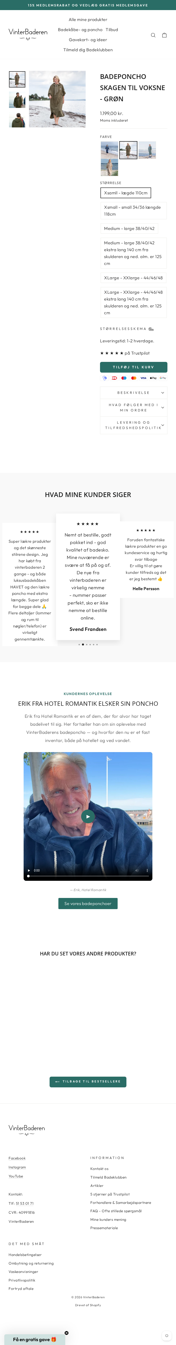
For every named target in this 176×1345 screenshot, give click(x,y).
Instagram (17, 1167)
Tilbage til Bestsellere (91, 1081)
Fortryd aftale (21, 1288)
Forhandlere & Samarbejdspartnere (120, 1202)
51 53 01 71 (25, 1203)
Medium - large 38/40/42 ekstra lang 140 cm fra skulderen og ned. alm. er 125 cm (133, 253)
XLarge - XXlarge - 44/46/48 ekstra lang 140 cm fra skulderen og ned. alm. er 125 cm (133, 302)
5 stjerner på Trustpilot (110, 1194)
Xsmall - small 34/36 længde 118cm (132, 210)
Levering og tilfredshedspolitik (133, 425)
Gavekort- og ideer (88, 39)
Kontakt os (99, 1168)
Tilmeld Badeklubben (108, 1177)
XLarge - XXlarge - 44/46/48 (133, 277)
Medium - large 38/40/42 (129, 228)
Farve (106, 136)
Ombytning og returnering (31, 1263)
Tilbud (112, 29)
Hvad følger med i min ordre (134, 408)
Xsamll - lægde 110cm (125, 192)
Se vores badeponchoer (88, 903)
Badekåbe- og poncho (80, 29)
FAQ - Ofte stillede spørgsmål (116, 1211)
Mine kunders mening (108, 1219)
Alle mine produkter (88, 19)
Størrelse (110, 183)
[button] (34, 1339)
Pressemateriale (104, 1228)
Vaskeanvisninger (23, 1271)
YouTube (16, 1176)
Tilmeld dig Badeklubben (88, 49)
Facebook (17, 1158)
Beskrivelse (133, 392)
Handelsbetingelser (25, 1254)
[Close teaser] (66, 1333)
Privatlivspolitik (22, 1280)
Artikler (96, 1185)
